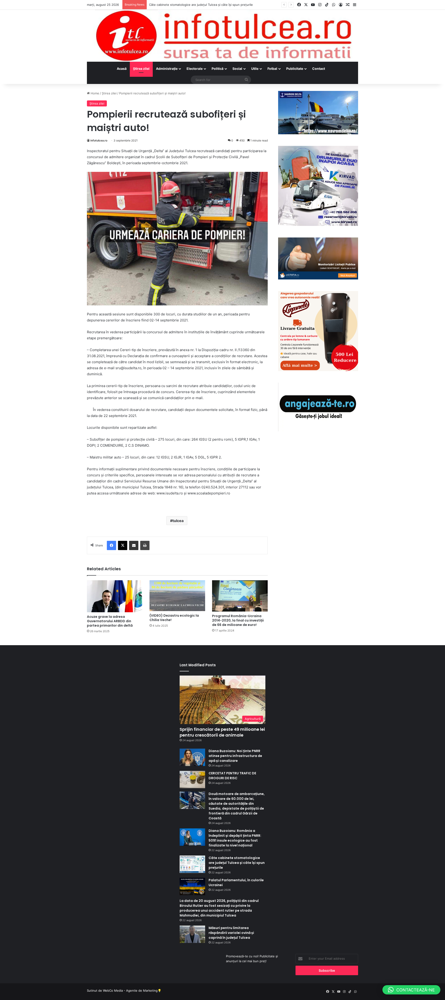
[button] (411, 989)
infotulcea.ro (98, 140)
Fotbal (272, 69)
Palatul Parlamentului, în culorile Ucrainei (178, 4)
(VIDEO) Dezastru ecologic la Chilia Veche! (174, 617)
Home (94, 93)
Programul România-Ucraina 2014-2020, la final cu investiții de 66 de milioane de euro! (238, 620)
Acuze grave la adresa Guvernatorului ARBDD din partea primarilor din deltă (110, 621)
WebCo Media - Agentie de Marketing (130, 990)
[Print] (144, 545)
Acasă (122, 69)
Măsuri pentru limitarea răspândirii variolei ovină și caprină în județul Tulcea (231, 933)
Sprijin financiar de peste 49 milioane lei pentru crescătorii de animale (222, 732)
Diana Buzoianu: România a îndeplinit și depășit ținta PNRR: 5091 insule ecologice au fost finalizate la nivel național (235, 838)
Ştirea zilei (141, 69)
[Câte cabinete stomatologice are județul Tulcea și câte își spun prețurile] (192, 864)
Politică (217, 69)
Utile (254, 69)
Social (237, 69)
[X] (122, 545)
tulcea (178, 520)
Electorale (195, 69)
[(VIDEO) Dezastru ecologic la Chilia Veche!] (177, 595)
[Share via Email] (133, 545)
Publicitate (294, 69)
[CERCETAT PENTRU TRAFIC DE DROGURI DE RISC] (192, 779)
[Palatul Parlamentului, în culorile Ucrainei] (192, 886)
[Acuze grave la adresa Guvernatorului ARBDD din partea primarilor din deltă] (115, 596)
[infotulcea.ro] (222, 36)
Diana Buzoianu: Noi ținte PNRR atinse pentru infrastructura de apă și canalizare (235, 756)
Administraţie (167, 69)
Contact (318, 69)
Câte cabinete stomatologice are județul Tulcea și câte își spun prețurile (237, 863)
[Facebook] (111, 545)
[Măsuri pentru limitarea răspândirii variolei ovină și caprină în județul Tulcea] (192, 934)
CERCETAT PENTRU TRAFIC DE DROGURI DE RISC (232, 775)
